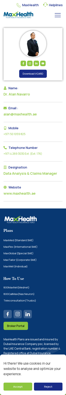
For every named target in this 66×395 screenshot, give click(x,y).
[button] (58, 15)
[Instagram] (30, 63)
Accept (18, 386)
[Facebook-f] (23, 63)
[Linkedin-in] (36, 63)
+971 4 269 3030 (14, 154)
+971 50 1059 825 (15, 134)
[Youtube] (43, 63)
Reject (48, 386)
